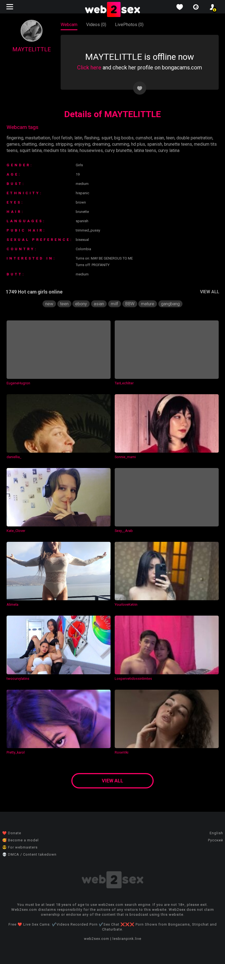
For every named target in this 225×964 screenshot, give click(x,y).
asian (159, 137)
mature (147, 303)
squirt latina (30, 150)
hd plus (138, 144)
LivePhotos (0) (129, 24)
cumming (120, 144)
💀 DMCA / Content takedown (29, 854)
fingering (15, 137)
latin (78, 137)
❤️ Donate (11, 833)
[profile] (212, 7)
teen (170, 137)
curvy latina (168, 150)
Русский (215, 840)
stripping (63, 144)
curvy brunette (118, 150)
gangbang (170, 303)
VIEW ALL (209, 291)
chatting (29, 144)
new (49, 303)
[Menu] (10, 6)
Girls (79, 165)
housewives (91, 150)
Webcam (69, 24)
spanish (154, 144)
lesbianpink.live (127, 939)
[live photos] (196, 7)
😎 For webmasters (20, 847)
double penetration (194, 137)
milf (114, 303)
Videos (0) (96, 24)
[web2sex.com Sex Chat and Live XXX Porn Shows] (112, 10)
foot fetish (62, 137)
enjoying (82, 144)
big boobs (124, 137)
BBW (129, 303)
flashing (91, 137)
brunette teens (178, 144)
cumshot (144, 137)
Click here (89, 67)
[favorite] (179, 7)
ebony (81, 303)
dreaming (101, 144)
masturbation (37, 137)
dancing (46, 144)
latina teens (145, 150)
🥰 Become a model (20, 840)
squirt (106, 137)
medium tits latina (61, 150)
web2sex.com (96, 939)
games (13, 144)
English (216, 833)
